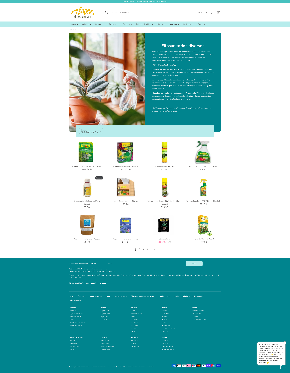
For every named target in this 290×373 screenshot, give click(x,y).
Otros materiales (167, 346)
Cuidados (195, 317)
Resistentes (166, 326)
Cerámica (165, 340)
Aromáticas (165, 314)
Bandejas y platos (168, 349)
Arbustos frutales (137, 314)
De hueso (134, 320)
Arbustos (113, 24)
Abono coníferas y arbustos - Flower (86, 166)
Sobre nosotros (95, 296)
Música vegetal (75, 300)
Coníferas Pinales (76, 326)
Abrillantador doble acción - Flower (203, 166)
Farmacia (202, 24)
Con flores (104, 320)
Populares (104, 317)
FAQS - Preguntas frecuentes (143, 296)
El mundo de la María (199, 320)
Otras (72, 349)
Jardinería (187, 24)
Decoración (135, 346)
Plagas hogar (105, 343)
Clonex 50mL (164, 239)
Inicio (71, 296)
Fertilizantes (105, 340)
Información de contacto (146, 367)
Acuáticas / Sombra (168, 329)
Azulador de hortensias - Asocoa (87, 239)
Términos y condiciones (99, 367)
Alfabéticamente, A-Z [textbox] (89, 132)
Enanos (133, 317)
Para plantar (196, 314)
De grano (134, 329)
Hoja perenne (105, 314)
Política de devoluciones (130, 367)
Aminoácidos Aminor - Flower (126, 201)
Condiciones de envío (114, 367)
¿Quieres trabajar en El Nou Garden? (189, 296)
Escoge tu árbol (75, 317)
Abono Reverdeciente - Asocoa (125, 166)
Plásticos (165, 343)
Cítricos (133, 311)
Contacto (81, 296)
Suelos (133, 343)
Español (201, 12)
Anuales (164, 311)
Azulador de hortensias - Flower (125, 239)
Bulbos (72, 340)
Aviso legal (72, 367)
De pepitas (135, 326)
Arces (72, 320)
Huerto (160, 24)
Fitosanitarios (105, 349)
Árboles (85, 24)
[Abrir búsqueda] (106, 12)
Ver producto (87, 160)
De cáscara (135, 323)
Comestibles (74, 346)
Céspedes (73, 343)
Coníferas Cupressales (78, 323)
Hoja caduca (105, 311)
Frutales (99, 24)
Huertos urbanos (198, 311)
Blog (108, 296)
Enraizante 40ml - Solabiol (203, 239)
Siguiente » (150, 249)
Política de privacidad (83, 367)
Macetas (173, 24)
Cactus (164, 323)
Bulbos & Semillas (76, 337)
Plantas (72, 24)
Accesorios (135, 340)
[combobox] (91, 131)
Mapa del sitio (121, 296)
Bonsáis (73, 311)
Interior (164, 317)
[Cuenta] (212, 11)
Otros (133, 332)
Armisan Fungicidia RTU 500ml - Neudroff (203, 201)
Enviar (194, 263)
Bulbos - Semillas (143, 24)
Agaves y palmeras (76, 314)
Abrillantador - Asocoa (164, 166)
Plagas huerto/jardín (108, 346)
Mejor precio (165, 296)
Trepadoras (165, 332)
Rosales (126, 24)
